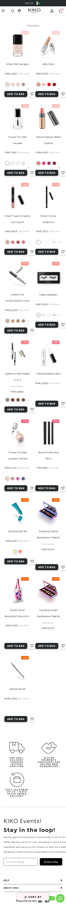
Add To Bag (15, 93)
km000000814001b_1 (7, 321)
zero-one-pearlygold (38, 242)
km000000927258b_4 (23, 478)
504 (49, 84)
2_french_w (13, 163)
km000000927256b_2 (13, 478)
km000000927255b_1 (7, 478)
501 (44, 84)
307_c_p (44, 163)
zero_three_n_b (13, 84)
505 (54, 84)
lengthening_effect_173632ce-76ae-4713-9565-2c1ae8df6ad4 (44, 315)
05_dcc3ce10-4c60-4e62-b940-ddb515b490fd (23, 400)
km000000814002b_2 (13, 321)
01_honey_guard (15, 552)
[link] (17, 754)
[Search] (13, 11)
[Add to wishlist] (32, 94)
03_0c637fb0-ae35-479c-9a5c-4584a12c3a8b (13, 242)
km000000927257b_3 (18, 478)
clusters (49, 315)
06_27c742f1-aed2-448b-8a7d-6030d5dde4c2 (23, 242)
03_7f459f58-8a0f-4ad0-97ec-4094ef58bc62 (13, 400)
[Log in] (52, 10)
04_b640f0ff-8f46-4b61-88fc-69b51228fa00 (18, 242)
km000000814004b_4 (23, 321)
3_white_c (18, 163)
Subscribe (51, 862)
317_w (54, 163)
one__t (7, 163)
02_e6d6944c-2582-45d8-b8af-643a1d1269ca (7, 242)
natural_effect (38, 315)
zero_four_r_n (18, 84)
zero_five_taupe (23, 84)
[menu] (3, 10)
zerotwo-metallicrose (44, 242)
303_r (38, 163)
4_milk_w (23, 163)
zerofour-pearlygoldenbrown (54, 242)
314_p (49, 163)
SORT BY (35, 896)
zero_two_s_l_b (7, 84)
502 (38, 84)
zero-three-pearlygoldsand (49, 242)
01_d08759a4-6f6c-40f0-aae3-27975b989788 (7, 400)
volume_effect (54, 315)
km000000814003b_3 (18, 321)
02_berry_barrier (20, 552)
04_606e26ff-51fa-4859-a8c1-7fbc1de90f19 (18, 400)
